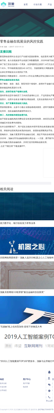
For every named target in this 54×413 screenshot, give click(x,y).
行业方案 (38, 4)
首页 (26, 4)
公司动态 (3, 390)
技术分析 (3, 383)
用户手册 (26, 383)
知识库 (25, 387)
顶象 (7, 4)
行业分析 (3, 387)
